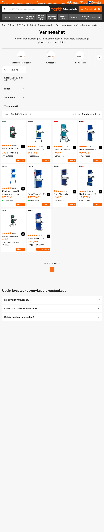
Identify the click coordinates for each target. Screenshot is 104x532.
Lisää (19, 160)
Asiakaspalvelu (70, 9)
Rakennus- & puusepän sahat (70, 25)
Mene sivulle (42, 249)
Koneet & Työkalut (18, 25)
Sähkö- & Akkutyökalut (42, 25)
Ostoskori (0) (92, 9)
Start (4, 25)
